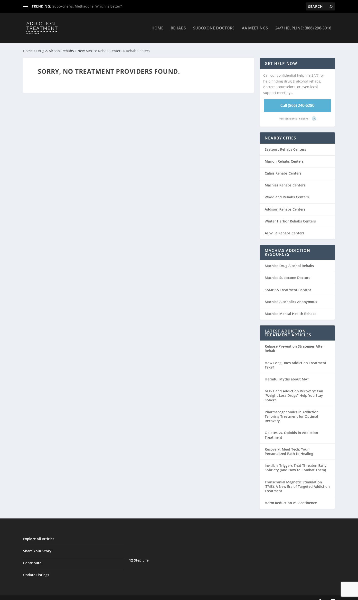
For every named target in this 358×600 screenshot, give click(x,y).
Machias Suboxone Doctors (287, 277)
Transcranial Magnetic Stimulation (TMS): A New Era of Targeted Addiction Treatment (297, 486)
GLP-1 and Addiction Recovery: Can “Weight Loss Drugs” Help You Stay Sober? (294, 395)
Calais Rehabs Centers (283, 173)
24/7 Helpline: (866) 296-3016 (303, 28)
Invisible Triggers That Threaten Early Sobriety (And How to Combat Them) (296, 467)
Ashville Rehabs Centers (284, 233)
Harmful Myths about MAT (287, 379)
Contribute (32, 563)
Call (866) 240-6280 (297, 105)
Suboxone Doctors (214, 28)
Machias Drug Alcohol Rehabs (289, 265)
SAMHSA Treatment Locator (288, 289)
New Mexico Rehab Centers (99, 50)
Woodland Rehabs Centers (287, 197)
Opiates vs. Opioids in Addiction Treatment (291, 434)
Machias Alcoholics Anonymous (291, 301)
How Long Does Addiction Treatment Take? (295, 364)
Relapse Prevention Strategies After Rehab (294, 348)
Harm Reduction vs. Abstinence (291, 502)
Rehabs (178, 28)
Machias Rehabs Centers (285, 185)
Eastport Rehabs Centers (285, 149)
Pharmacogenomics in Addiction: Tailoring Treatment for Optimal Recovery (292, 416)
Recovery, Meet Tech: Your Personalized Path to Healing (289, 451)
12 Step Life (139, 560)
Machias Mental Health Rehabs (290, 313)
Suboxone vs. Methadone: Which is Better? (87, 6)
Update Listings (36, 574)
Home (157, 28)
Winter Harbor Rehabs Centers (290, 221)
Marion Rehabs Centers (284, 161)
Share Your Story (37, 551)
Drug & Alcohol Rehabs (55, 50)
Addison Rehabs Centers (285, 209)
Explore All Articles (38, 538)
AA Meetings (255, 28)
